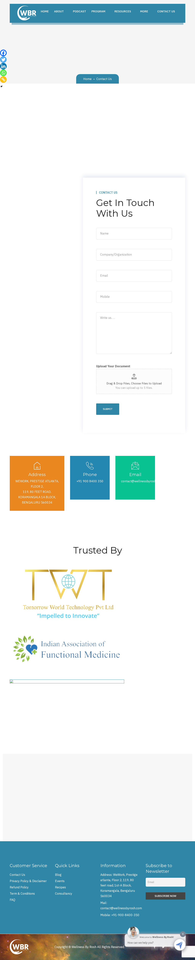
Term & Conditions (22, 893)
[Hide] (1, 86)
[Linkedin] (3, 66)
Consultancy (63, 893)
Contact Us (17, 875)
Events (60, 881)
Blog (58, 875)
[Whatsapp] (3, 73)
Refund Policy (19, 887)
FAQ (12, 900)
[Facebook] (3, 53)
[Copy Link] (3, 79)
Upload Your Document (113, 366)
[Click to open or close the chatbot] (179, 944)
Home (87, 79)
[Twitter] (3, 59)
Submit (108, 409)
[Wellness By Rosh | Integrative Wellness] (26, 13)
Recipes (60, 887)
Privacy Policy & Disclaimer (28, 881)
